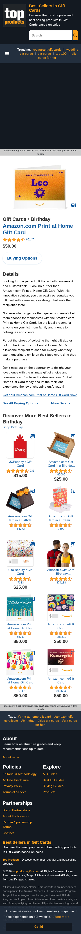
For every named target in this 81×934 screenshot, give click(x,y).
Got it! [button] (38, 926)
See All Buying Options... (22, 403)
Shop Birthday (13, 427)
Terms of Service (15, 792)
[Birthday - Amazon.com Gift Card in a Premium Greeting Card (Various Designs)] (73, 490)
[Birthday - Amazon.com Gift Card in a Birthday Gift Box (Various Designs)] (73, 436)
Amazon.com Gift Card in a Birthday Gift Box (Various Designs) (61, 464)
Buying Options (22, 258)
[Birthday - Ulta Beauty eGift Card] (32, 544)
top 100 (61, 53)
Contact (8, 833)
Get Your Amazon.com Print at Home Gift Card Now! (40, 395)
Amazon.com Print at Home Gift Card (20, 626)
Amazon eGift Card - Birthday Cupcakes (60, 572)
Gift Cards (14, 219)
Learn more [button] (61, 916)
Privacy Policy (12, 786)
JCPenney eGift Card (20, 463)
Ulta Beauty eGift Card (20, 571)
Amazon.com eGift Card (61, 626)
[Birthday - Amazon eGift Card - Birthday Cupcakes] (73, 544)
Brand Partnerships (16, 810)
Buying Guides (53, 786)
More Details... (62, 403)
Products (49, 792)
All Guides (50, 774)
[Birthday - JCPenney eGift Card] (32, 436)
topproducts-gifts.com (25, 871)
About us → (11, 757)
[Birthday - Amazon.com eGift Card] (73, 598)
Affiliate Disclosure (16, 780)
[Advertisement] (40, 106)
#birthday (27, 720)
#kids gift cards (48, 720)
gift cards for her (57, 55)
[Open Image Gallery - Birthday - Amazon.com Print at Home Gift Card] (73, 205)
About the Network (16, 816)
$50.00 (9, 246)
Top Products (11, 859)
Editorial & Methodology (19, 774)
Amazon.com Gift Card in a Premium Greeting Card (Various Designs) (60, 518)
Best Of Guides (53, 780)
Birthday (40, 219)
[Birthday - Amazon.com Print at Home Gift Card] (40, 187)
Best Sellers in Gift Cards (27, 842)
